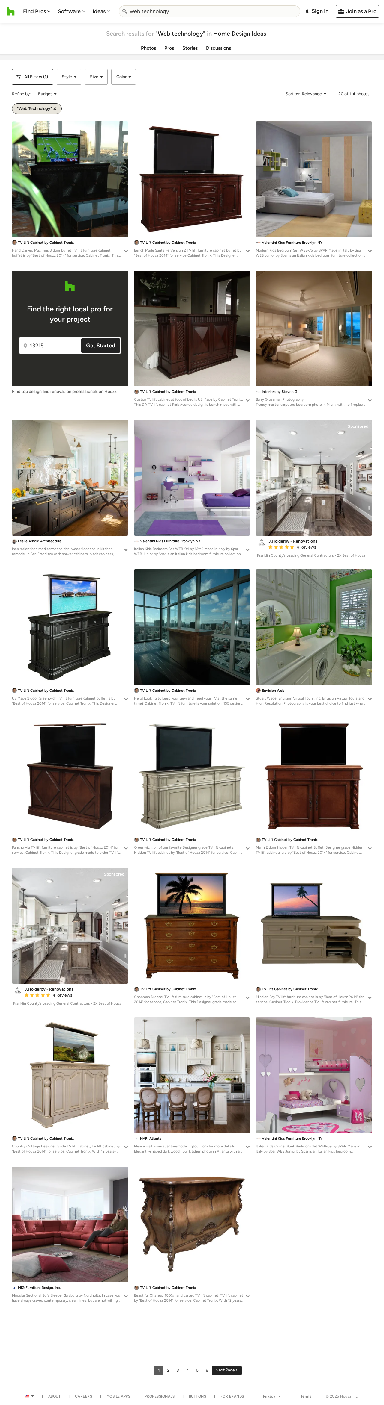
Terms (306, 1396)
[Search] (125, 11)
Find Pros (34, 11)
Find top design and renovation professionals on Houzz (64, 391)
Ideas (99, 11)
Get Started (100, 345)
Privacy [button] (269, 1396)
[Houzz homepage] (11, 11)
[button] (32, 77)
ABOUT (54, 1396)
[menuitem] (37, 11)
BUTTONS (197, 1396)
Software (69, 11)
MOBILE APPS (118, 1396)
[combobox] (210, 11)
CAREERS (83, 1396)
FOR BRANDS (232, 1396)
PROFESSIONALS (160, 1396)
